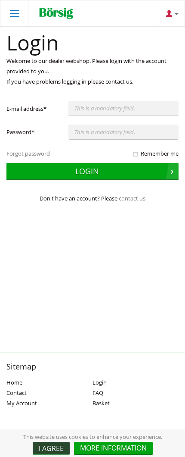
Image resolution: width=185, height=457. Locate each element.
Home (14, 382)
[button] (113, 448)
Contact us (132, 198)
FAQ (97, 393)
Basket (101, 403)
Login (99, 382)
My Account (21, 403)
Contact (16, 393)
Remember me (160, 153)
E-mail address (26, 109)
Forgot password (28, 153)
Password (20, 132)
